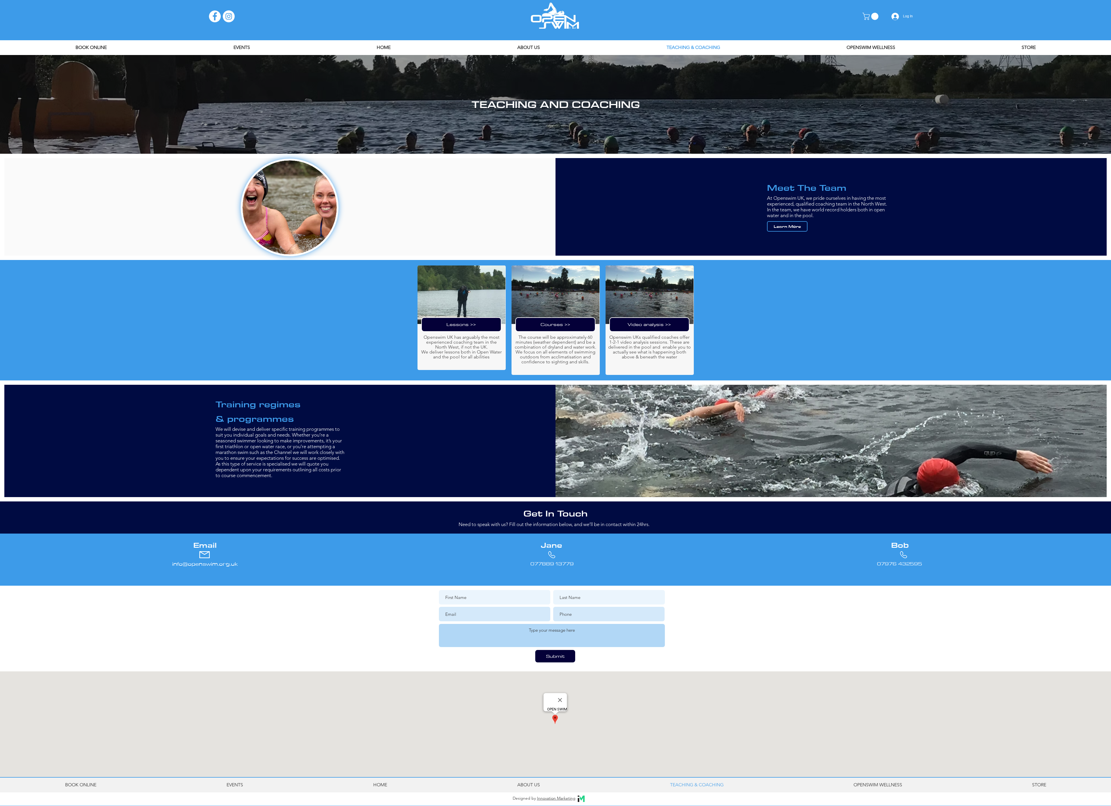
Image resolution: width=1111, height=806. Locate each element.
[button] (871, 16)
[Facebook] (215, 16)
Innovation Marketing (556, 798)
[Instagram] (229, 16)
